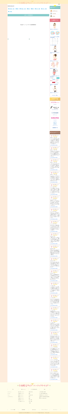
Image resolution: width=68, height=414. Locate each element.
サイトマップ (55, 409)
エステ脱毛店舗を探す (34, 389)
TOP (12, 389)
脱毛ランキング (23, 389)
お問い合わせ (34, 409)
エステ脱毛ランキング (21, 401)
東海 (29, 8)
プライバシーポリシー (44, 409)
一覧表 (10, 11)
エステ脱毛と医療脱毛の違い (43, 393)
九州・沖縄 (44, 8)
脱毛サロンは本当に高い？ (43, 398)
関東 (17, 8)
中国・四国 (38, 8)
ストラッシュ (55, 10)
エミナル (54, 13)
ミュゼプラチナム (10, 396)
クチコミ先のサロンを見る (53, 157)
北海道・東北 (12, 8)
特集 (44, 389)
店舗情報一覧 (55, 127)
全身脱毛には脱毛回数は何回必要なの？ (44, 397)
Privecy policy (47, 412)
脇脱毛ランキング (20, 396)
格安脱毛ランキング (21, 399)
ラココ (54, 16)
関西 (33, 8)
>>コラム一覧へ (55, 95)
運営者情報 (23, 409)
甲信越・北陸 (23, 8)
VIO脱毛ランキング (21, 398)
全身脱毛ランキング (21, 393)
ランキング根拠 (13, 409)
